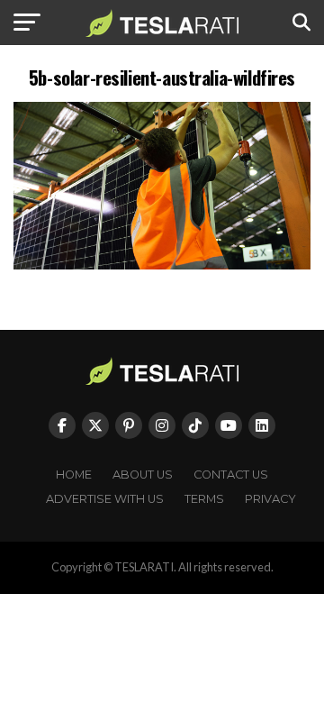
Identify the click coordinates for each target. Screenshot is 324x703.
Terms (204, 499)
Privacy (270, 499)
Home (74, 474)
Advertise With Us (105, 499)
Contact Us (231, 474)
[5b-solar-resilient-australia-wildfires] (162, 264)
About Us (142, 474)
